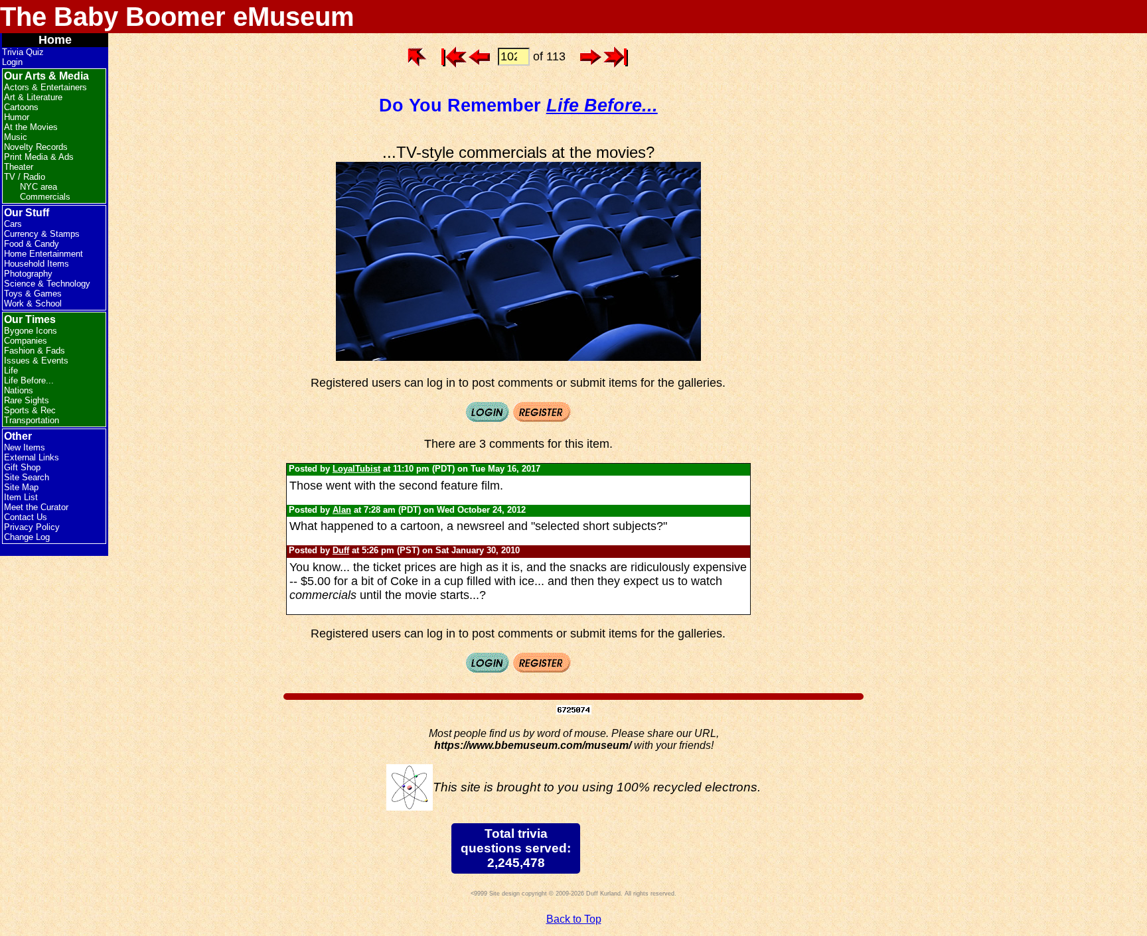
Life (11, 370)
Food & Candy (31, 244)
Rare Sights (26, 400)
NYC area (38, 187)
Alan (342, 510)
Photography (28, 274)
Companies (25, 341)
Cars (13, 224)
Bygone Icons (30, 331)
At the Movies (31, 127)
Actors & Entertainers (45, 87)
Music (15, 137)
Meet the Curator (36, 507)
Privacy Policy (32, 527)
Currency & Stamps (42, 234)
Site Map (21, 487)
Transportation (31, 420)
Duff (341, 550)
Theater (18, 167)
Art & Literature (33, 97)
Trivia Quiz (23, 52)
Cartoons (21, 107)
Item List (21, 497)
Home (55, 39)
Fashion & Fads (34, 351)
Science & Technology (47, 284)
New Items (24, 447)
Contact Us (25, 517)
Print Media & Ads (39, 157)
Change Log (27, 537)
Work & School (33, 303)
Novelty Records (36, 147)
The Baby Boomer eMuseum (177, 16)
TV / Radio (24, 177)
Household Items (36, 264)
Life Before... (29, 380)
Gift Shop (22, 467)
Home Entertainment (43, 254)
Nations (18, 390)
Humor (16, 117)
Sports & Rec (30, 410)
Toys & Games (33, 294)
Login (12, 62)
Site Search (26, 477)
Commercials (45, 197)
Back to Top (573, 919)
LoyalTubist (356, 469)
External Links (31, 457)
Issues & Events (36, 361)
